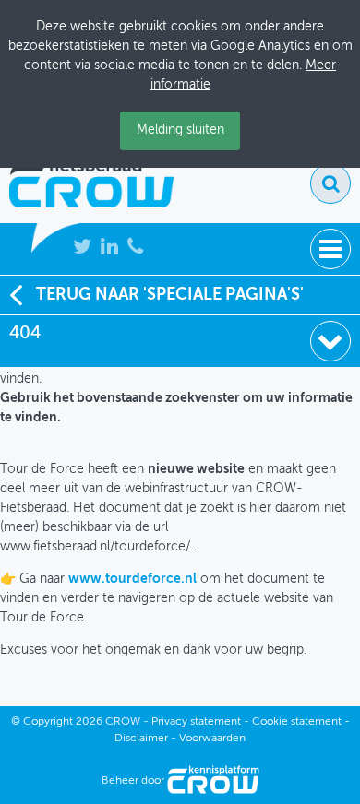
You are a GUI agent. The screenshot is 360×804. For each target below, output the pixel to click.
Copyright (48, 721)
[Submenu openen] (330, 341)
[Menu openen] (330, 249)
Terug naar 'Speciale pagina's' (170, 295)
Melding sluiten (180, 130)
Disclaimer (141, 738)
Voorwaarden (212, 738)
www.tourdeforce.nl (132, 579)
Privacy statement (196, 721)
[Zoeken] (330, 183)
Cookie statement (297, 721)
